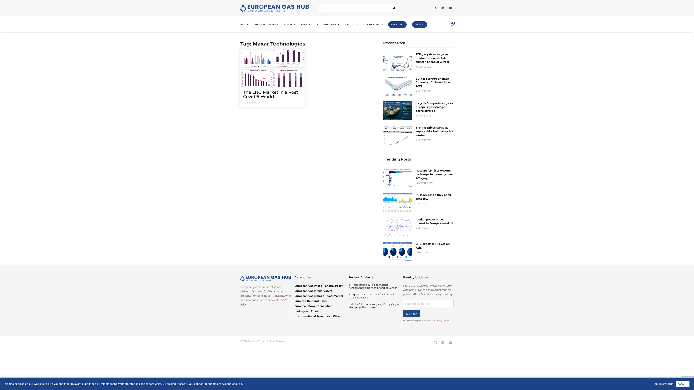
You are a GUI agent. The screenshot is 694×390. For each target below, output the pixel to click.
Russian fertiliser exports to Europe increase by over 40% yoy (434, 174)
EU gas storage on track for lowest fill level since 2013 (433, 82)
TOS (429, 320)
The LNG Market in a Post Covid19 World (270, 94)
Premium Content (266, 24)
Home (244, 24)
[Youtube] (450, 8)
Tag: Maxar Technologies (272, 44)
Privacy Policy (442, 320)
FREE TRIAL (397, 24)
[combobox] (358, 8)
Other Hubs (371, 24)
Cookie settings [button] (662, 383)
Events (305, 24)
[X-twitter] (435, 8)
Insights (289, 24)
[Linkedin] (443, 8)
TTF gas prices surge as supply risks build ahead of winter (434, 131)
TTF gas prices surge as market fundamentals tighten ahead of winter (432, 58)
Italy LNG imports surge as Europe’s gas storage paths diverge (434, 106)
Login (419, 24)
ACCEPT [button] (682, 383)
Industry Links (326, 24)
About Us (351, 24)
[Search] (395, 8)
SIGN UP (411, 313)
